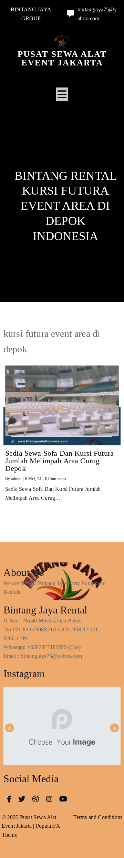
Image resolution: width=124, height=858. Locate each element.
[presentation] (9, 728)
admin (16, 478)
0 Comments (55, 478)
